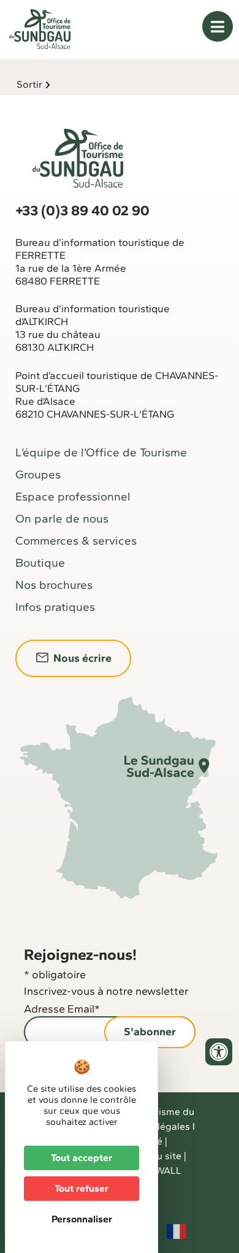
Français (176, 1231)
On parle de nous (61, 519)
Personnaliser (81, 1219)
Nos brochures (54, 585)
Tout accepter (81, 1157)
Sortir (29, 84)
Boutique (40, 563)
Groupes (38, 474)
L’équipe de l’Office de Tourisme (101, 452)
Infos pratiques (55, 607)
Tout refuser (81, 1188)
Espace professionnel (73, 496)
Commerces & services (76, 541)
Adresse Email (62, 1008)
